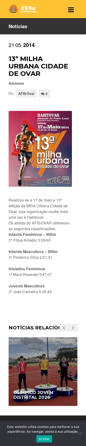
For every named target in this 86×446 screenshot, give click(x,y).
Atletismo (16, 83)
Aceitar (44, 439)
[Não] (80, 433)
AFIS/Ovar (26, 93)
